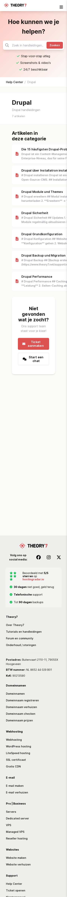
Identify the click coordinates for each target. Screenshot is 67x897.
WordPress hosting (18, 746)
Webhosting (14, 739)
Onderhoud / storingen (21, 645)
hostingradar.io (33, 579)
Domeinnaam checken (20, 713)
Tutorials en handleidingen (24, 631)
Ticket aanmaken (36, 344)
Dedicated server (17, 818)
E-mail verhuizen (17, 792)
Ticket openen (15, 890)
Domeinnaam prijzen (19, 720)
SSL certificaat (16, 759)
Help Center (14, 82)
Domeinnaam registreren (22, 700)
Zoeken (55, 45)
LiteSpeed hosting (18, 753)
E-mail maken (15, 785)
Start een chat (36, 359)
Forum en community (19, 638)
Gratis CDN (13, 766)
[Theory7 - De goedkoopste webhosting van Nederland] (15, 5)
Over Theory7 (15, 625)
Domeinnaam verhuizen (21, 707)
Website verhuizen (18, 864)
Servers (11, 811)
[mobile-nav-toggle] (61, 7)
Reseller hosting (17, 838)
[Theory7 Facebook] (38, 557)
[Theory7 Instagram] (49, 557)
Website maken (16, 857)
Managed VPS (15, 831)
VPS (8, 825)
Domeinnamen (15, 693)
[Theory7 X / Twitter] (59, 557)
